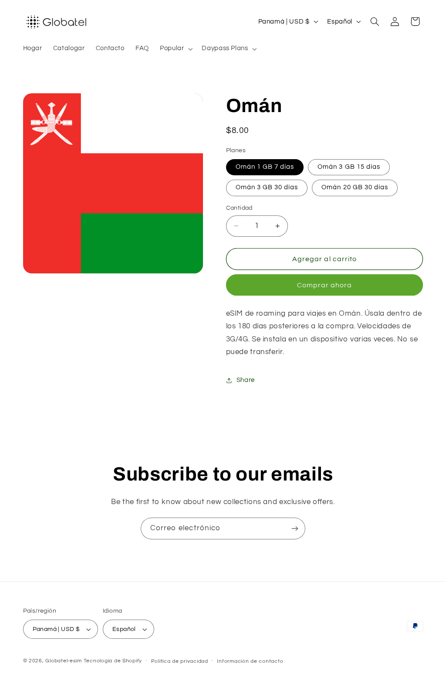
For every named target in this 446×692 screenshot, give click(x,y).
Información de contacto (250, 661)
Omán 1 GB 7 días (265, 167)
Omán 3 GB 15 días (349, 167)
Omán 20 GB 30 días (354, 187)
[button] (175, 48)
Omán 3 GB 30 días (267, 187)
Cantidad (239, 208)
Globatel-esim (63, 660)
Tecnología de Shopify (113, 660)
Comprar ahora (324, 285)
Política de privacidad (179, 661)
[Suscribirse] (295, 528)
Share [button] (246, 380)
